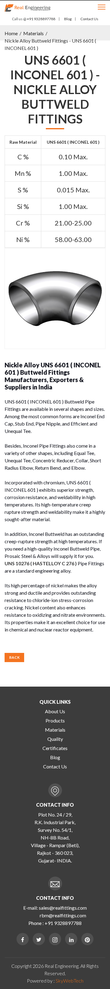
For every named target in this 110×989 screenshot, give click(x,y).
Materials (33, 33)
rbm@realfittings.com (63, 915)
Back (14, 657)
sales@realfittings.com (63, 908)
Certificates (55, 748)
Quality (55, 739)
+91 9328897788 (40, 19)
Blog (68, 19)
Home (11, 33)
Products (55, 720)
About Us (55, 711)
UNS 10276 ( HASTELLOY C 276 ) (41, 563)
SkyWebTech (69, 980)
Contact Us (89, 19)
